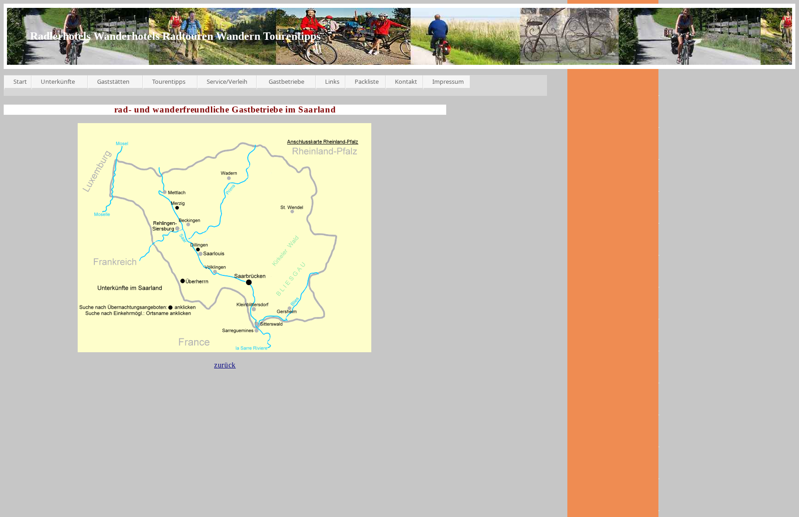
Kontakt (406, 81)
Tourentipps (168, 81)
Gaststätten (113, 81)
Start (20, 81)
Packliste (367, 81)
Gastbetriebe (286, 81)
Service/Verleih (227, 81)
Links (332, 81)
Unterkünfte (58, 81)
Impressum (448, 81)
